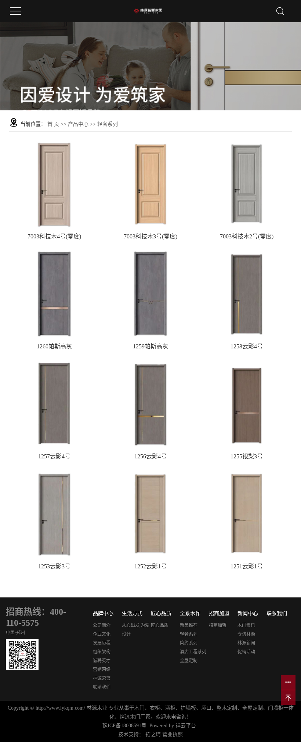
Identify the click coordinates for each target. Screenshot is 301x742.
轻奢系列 (107, 124)
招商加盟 (219, 613)
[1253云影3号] (54, 512)
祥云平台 (185, 725)
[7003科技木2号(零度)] (247, 182)
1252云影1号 (150, 566)
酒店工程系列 (193, 651)
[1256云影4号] (150, 402)
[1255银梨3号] (247, 402)
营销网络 (101, 669)
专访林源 (246, 634)
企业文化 (101, 634)
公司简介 (101, 625)
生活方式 (132, 613)
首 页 (53, 124)
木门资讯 (246, 625)
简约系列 (188, 643)
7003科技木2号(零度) (246, 236)
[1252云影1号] (150, 512)
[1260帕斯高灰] (54, 292)
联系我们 (101, 687)
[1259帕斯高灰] (150, 292)
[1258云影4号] (247, 292)
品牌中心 (103, 613)
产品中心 (78, 124)
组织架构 (101, 651)
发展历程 (101, 643)
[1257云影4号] (54, 402)
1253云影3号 (54, 566)
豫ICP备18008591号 (124, 725)
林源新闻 (246, 643)
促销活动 (246, 651)
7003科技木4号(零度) (54, 236)
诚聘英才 (101, 660)
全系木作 (190, 613)
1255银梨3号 (247, 456)
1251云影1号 (247, 566)
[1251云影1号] (247, 512)
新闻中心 (247, 613)
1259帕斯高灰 (150, 346)
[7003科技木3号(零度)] (150, 182)
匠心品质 (161, 613)
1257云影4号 (54, 456)
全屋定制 (188, 660)
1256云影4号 (150, 456)
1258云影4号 (247, 346)
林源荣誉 (101, 678)
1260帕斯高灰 (54, 346)
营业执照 (172, 734)
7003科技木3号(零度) (150, 236)
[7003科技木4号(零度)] (54, 182)
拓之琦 (153, 734)
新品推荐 (188, 625)
